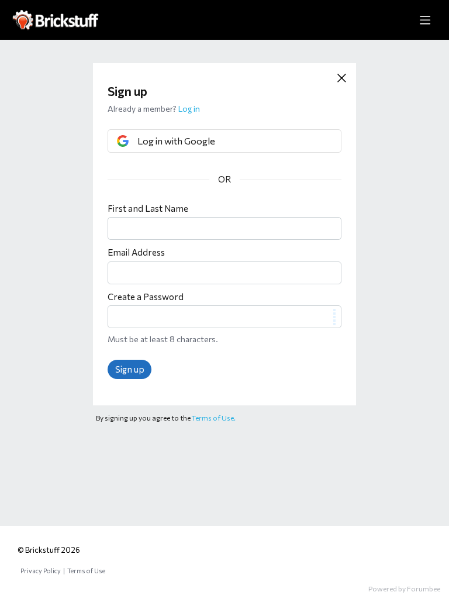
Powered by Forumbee (404, 588)
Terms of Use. (214, 418)
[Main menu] (425, 19)
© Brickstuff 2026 (49, 550)
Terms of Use (86, 570)
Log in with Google (176, 140)
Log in (189, 108)
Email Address (136, 252)
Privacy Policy (40, 570)
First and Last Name (148, 208)
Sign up (129, 369)
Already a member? (154, 108)
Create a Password (146, 296)
